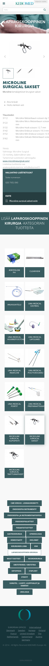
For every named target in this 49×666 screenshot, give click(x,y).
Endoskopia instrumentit (24, 509)
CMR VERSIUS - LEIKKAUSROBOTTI (24, 503)
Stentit (24, 577)
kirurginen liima (19, 546)
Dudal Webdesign (26, 660)
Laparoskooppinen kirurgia (24, 552)
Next (43, 56)
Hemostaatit (16, 540)
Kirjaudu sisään (40, 1)
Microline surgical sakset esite (23, 201)
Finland (42, 630)
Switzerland (27, 636)
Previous (5, 56)
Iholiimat (34, 540)
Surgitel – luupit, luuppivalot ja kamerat (24, 584)
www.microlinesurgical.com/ (16, 161)
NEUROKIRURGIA (35, 558)
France (13, 633)
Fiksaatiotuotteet (24, 528)
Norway (31, 630)
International (35, 627)
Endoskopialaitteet (24, 521)
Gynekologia (36, 534)
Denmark (10, 630)
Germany (26, 640)
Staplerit (33, 571)
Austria (39, 636)
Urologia (24, 592)
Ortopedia (16, 571)
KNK (36, 546)
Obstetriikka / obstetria (24, 565)
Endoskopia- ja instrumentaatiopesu (24, 515)
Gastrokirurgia (14, 534)
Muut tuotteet (14, 558)
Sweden (21, 630)
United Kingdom (27, 633)
